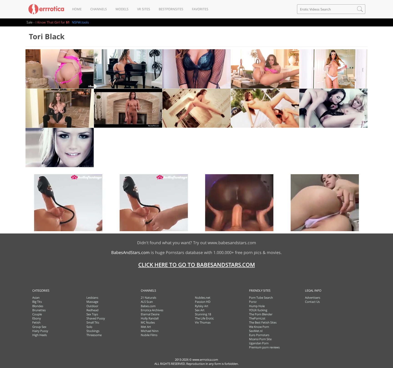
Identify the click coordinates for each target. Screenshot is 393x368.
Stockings (92, 331)
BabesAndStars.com (130, 252)
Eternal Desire (150, 314)
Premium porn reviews (264, 347)
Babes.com (148, 306)
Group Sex (39, 327)
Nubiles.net (202, 297)
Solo (89, 327)
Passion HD (202, 302)
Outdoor (92, 306)
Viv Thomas (203, 322)
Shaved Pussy (95, 318)
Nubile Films (149, 335)
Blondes (37, 306)
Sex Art (199, 310)
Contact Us (312, 302)
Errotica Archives (152, 310)
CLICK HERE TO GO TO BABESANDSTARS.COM (196, 264)
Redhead (92, 310)
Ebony (36, 318)
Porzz (253, 302)
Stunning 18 (203, 314)
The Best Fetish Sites (263, 322)
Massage (92, 302)
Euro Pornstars (259, 335)
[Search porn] (360, 9)
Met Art (146, 327)
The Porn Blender (260, 314)
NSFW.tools (80, 22)
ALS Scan (147, 302)
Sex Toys (92, 314)
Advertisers (312, 297)
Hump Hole (257, 306)
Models (122, 9)
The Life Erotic (204, 318)
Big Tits (37, 302)
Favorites (200, 9)
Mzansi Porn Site (260, 339)
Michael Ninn (150, 331)
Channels (98, 9)
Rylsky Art (201, 306)
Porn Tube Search (261, 297)
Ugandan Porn (259, 343)
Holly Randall (150, 318)
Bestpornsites (171, 9)
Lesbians (92, 297)
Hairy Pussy (40, 331)
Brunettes (39, 310)
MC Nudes (148, 322)
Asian (36, 297)
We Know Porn (259, 327)
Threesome (94, 335)
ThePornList (257, 318)
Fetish (36, 322)
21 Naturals (148, 297)
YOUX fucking (258, 310)
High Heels (39, 335)
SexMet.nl (255, 331)
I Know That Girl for (52, 22)
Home (77, 9)
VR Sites (143, 9)
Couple (37, 314)
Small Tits (92, 322)
